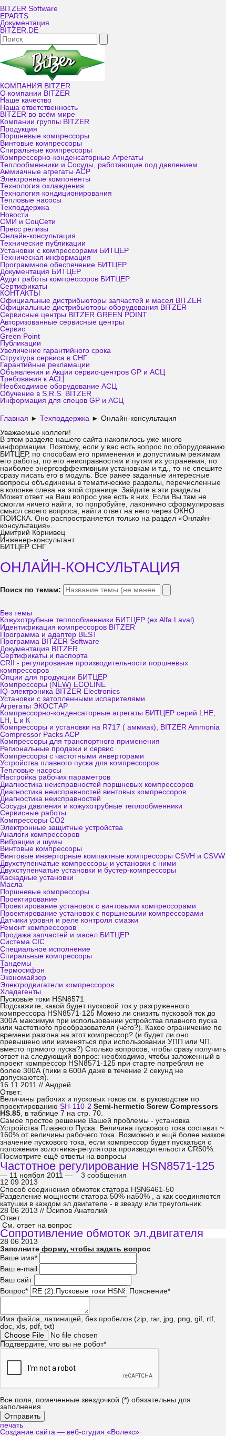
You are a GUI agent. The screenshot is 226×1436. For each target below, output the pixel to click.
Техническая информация (45, 257)
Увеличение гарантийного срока (55, 351)
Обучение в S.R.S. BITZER (45, 394)
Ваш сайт (16, 1280)
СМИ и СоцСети (28, 222)
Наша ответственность (39, 108)
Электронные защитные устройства (61, 828)
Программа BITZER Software (49, 641)
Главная (14, 418)
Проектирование (28, 899)
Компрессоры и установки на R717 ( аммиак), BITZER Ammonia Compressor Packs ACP (110, 731)
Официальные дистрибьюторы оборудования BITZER (93, 307)
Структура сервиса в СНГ (43, 358)
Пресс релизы (24, 229)
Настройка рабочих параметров (55, 777)
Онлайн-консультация (38, 236)
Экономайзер (23, 978)
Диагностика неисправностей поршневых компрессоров (96, 784)
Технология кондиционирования (56, 193)
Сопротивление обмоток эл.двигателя (101, 1233)
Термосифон (22, 970)
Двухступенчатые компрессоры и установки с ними (88, 863)
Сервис (12, 329)
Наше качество (26, 100)
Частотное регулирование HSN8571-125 (107, 1165)
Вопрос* (14, 1291)
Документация (24, 23)
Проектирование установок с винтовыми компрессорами (98, 906)
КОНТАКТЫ (20, 293)
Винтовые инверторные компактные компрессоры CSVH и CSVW (112, 856)
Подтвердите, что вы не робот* (53, 1344)
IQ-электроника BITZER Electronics (60, 691)
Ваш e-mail (18, 1269)
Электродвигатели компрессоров (57, 985)
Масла (11, 884)
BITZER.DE (19, 30)
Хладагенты (20, 992)
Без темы (16, 613)
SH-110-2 (75, 1106)
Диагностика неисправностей (50, 799)
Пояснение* (149, 1291)
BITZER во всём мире (37, 114)
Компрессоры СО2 (32, 820)
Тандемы (16, 963)
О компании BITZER (35, 93)
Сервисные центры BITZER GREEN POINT (73, 315)
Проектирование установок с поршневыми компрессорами (101, 913)
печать (11, 1425)
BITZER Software (29, 9)
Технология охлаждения (42, 186)
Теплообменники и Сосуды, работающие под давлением (99, 165)
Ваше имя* (18, 1258)
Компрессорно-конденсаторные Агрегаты (71, 157)
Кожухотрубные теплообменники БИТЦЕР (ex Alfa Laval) (97, 620)
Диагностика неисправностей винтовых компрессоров (93, 792)
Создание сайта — (69, 1432)
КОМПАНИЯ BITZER (35, 86)
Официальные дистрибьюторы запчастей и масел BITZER (101, 301)
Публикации (20, 343)
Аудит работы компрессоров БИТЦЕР (65, 279)
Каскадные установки (37, 878)
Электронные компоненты (45, 179)
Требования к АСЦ (32, 379)
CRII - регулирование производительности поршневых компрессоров (94, 666)
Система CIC (22, 942)
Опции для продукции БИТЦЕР (53, 677)
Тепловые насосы (30, 200)
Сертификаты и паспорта (44, 656)
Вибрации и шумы (31, 842)
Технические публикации (43, 243)
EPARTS (14, 16)
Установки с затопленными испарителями (72, 699)
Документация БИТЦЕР (40, 272)
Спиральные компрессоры (46, 150)
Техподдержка (24, 207)
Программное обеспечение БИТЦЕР (63, 265)
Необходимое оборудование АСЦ (58, 386)
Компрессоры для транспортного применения (80, 741)
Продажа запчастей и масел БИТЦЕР (64, 935)
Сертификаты (23, 286)
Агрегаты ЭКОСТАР (34, 706)
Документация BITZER (39, 649)
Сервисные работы (33, 813)
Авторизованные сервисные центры (62, 322)
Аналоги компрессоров (39, 834)
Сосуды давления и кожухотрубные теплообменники (91, 806)
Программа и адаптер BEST (48, 635)
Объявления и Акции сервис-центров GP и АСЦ (82, 372)
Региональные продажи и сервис (57, 749)
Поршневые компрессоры (44, 136)
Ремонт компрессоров (38, 928)
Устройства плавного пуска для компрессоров (79, 763)
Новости (14, 215)
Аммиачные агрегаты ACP (45, 172)
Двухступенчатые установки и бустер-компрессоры (88, 870)
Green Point (20, 336)
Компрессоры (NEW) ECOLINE (53, 685)
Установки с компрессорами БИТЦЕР (64, 251)
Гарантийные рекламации (45, 365)
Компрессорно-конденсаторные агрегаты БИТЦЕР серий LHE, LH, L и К (107, 716)
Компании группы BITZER (44, 122)
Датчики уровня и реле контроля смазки (69, 920)
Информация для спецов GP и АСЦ (62, 400)
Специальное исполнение (45, 949)
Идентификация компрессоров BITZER (67, 627)
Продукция (18, 129)
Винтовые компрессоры (41, 143)
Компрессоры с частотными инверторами (72, 756)
